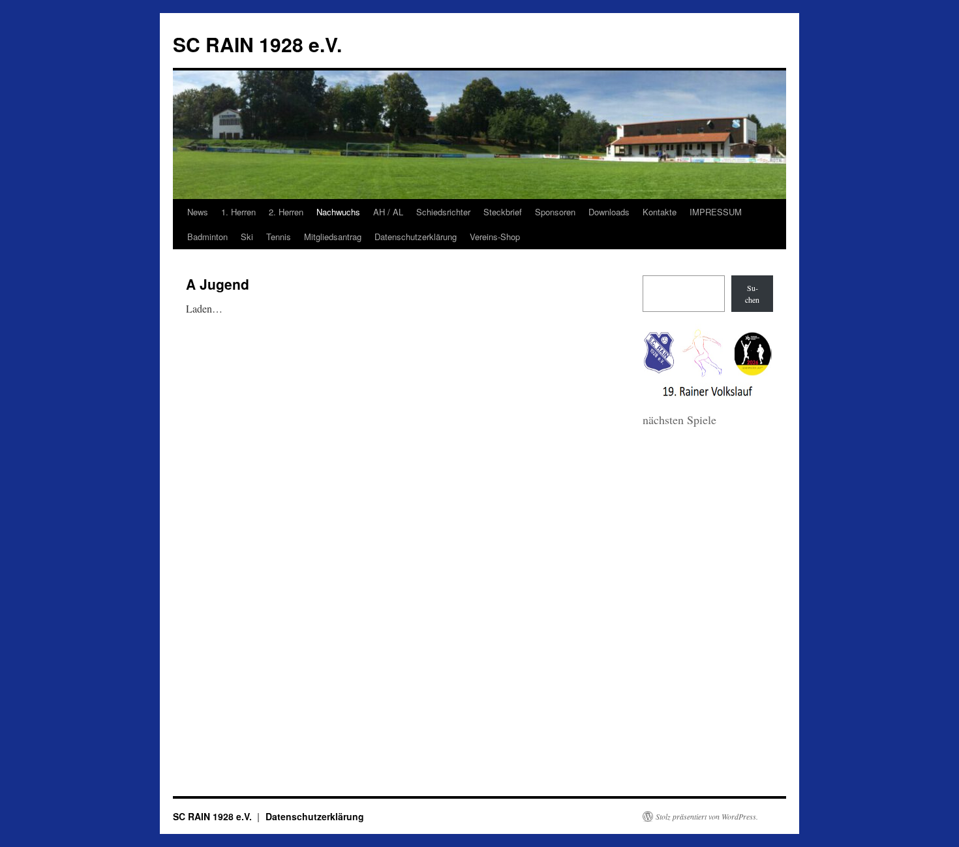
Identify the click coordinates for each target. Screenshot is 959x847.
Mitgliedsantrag (332, 236)
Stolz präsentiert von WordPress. (707, 816)
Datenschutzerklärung (415, 236)
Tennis (278, 236)
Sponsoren (555, 212)
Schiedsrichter (443, 212)
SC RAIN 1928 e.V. (257, 44)
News (197, 212)
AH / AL (388, 212)
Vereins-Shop (495, 236)
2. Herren (286, 212)
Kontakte (660, 212)
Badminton (207, 236)
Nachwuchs (338, 212)
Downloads (609, 212)
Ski (247, 236)
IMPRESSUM (716, 212)
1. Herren (238, 212)
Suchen (752, 294)
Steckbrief (502, 212)
